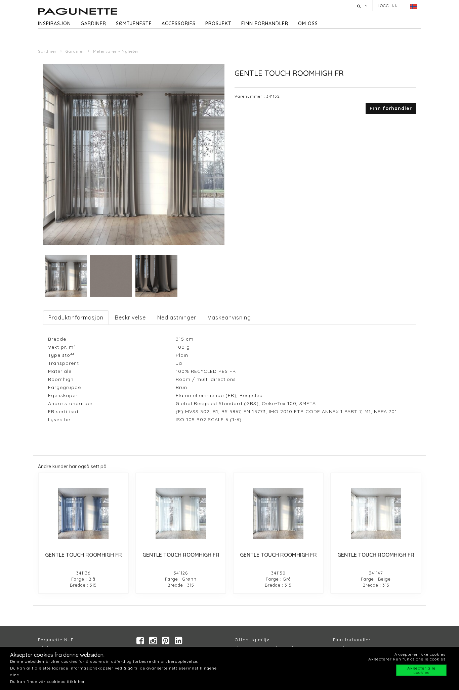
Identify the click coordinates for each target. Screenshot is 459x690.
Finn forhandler (264, 23)
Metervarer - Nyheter (116, 51)
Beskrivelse (130, 317)
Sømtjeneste (134, 23)
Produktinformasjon (75, 317)
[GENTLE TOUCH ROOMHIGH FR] (83, 513)
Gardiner (93, 23)
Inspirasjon (54, 23)
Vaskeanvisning (229, 317)
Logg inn (388, 5)
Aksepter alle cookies (421, 670)
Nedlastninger (176, 317)
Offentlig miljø (252, 639)
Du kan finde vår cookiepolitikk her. (48, 681)
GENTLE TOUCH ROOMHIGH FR (83, 554)
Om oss (308, 23)
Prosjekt (218, 23)
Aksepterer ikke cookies (420, 654)
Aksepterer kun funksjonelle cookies (407, 659)
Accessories (179, 23)
